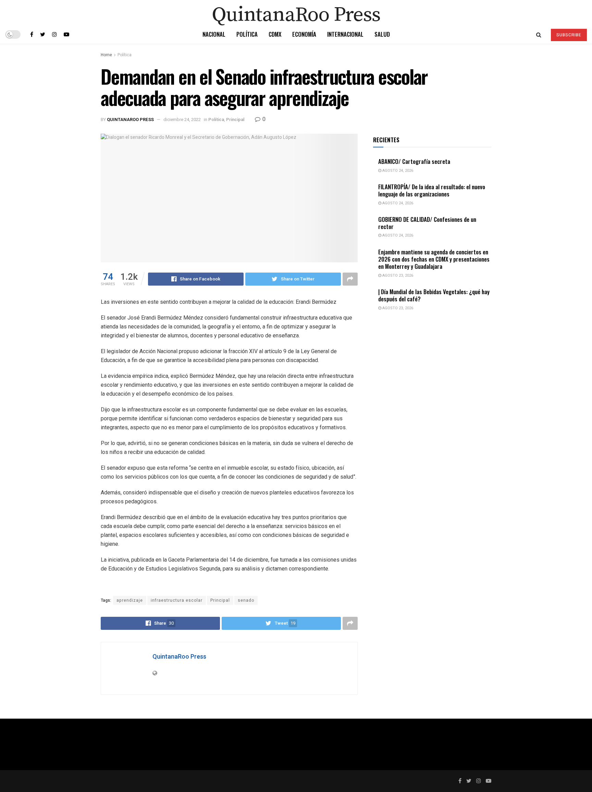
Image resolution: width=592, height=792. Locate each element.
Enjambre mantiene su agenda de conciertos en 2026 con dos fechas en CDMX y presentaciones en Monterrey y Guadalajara (434, 259)
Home (106, 55)
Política (247, 34)
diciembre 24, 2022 (182, 119)
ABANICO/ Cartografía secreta (414, 161)
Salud (382, 34)
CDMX (275, 34)
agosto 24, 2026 (397, 170)
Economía (304, 34)
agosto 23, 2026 (397, 275)
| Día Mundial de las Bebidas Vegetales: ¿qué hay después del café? (434, 295)
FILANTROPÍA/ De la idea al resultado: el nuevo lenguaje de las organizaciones (431, 190)
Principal (235, 119)
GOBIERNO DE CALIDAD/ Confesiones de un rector (427, 223)
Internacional (345, 34)
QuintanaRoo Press (130, 119)
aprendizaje (129, 600)
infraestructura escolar (176, 600)
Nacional (213, 34)
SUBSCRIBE (568, 35)
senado (246, 600)
